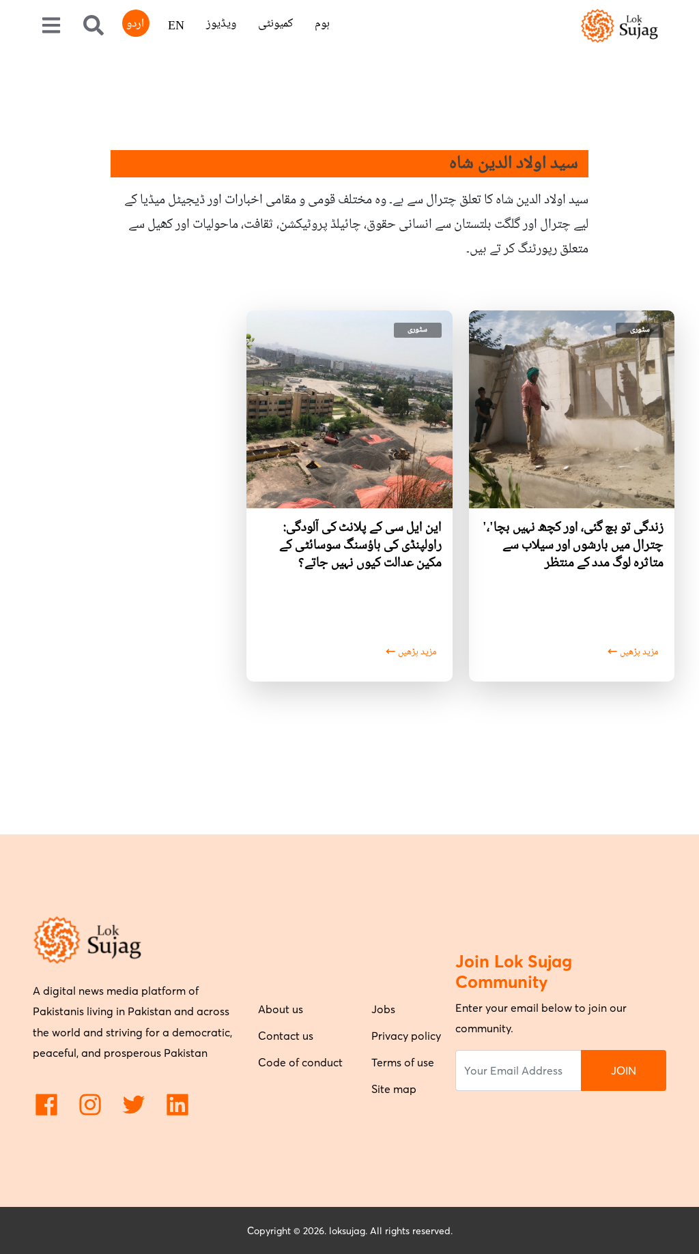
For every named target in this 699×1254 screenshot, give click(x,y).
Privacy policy (406, 1035)
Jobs (383, 1009)
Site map (393, 1089)
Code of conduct (300, 1062)
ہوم (322, 24)
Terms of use (402, 1062)
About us (280, 1009)
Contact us (285, 1035)
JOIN (623, 1070)
